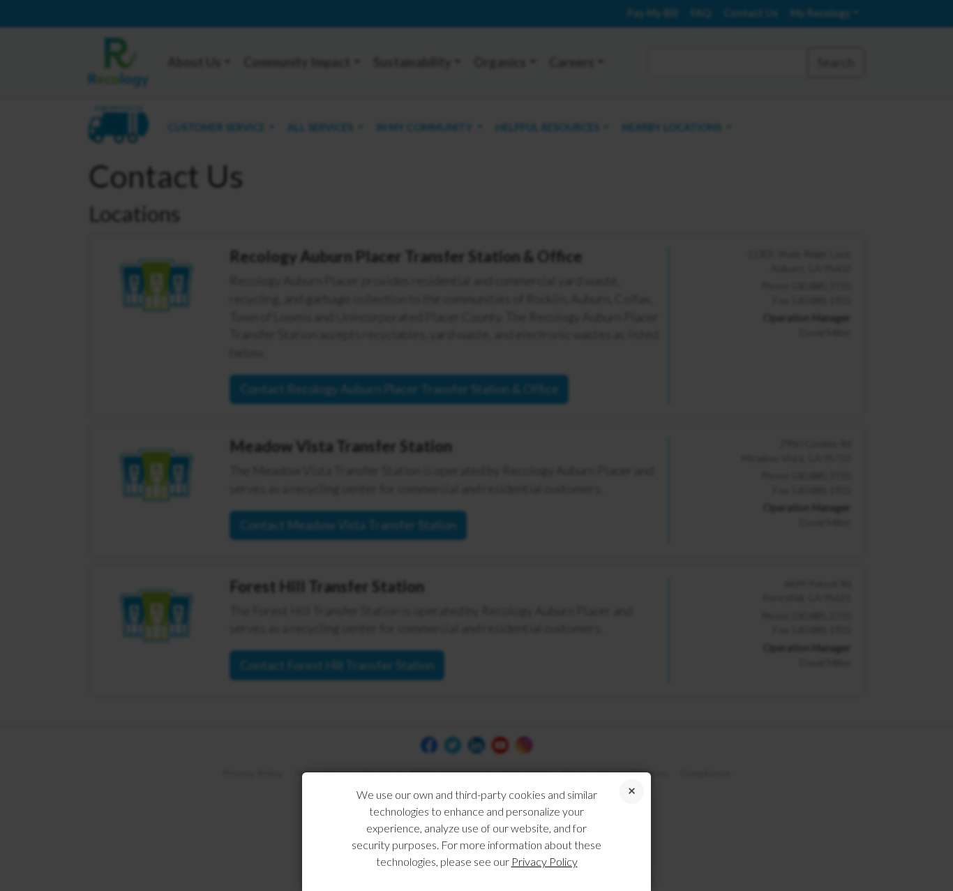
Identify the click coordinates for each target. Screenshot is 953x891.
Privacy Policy (544, 861)
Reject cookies (632, 791)
